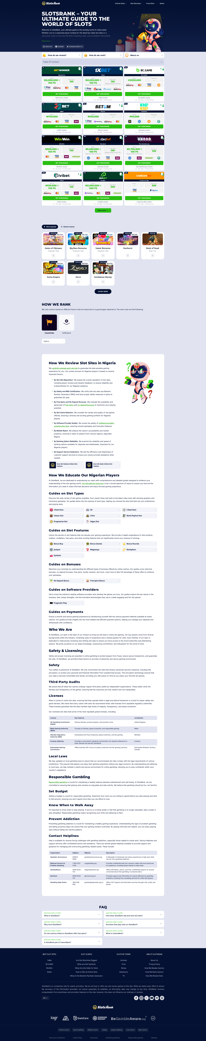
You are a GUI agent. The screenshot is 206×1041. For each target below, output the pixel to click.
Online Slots (120, 3)
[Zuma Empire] (53, 273)
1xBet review (103, 98)
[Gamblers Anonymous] (65, 1018)
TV (124, 976)
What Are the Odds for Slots (86, 968)
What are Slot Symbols (86, 964)
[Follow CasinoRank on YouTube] (152, 998)
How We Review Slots (154, 976)
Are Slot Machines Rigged (86, 960)
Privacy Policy (154, 964)
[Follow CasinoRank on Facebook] (136, 998)
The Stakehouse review (144, 166)
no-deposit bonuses (86, 405)
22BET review (62, 130)
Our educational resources (93, 483)
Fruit (124, 964)
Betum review (103, 130)
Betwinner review (61, 98)
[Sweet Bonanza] (103, 245)
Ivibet (49, 972)
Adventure (123, 972)
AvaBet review (103, 202)
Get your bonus (61, 94)
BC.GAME (49, 964)
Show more (102, 210)
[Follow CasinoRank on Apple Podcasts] (162, 998)
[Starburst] (127, 245)
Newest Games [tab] (68, 227)
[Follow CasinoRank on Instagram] (141, 998)
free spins (69, 405)
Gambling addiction (113, 1038)
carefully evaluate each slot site (65, 368)
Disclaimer (94, 1038)
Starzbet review (103, 166)
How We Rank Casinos (154, 972)
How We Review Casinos (154, 968)
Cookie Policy (77, 1038)
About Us (154, 960)
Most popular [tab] (51, 227)
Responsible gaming (135, 1038)
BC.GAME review (144, 98)
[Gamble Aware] (129, 1018)
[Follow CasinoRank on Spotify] (157, 998)
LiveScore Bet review (144, 202)
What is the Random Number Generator (86, 976)
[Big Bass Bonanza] (78, 245)
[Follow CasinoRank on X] (146, 998)
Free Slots (150, 3)
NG (44, 998)
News (162, 3)
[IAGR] (54, 1018)
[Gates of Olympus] (53, 245)
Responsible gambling (58, 782)
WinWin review (61, 166)
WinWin (49, 968)
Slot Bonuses (135, 3)
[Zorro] (78, 273)
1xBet (49, 960)
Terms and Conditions (57, 1038)
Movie (123, 968)
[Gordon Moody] (100, 1018)
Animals (123, 960)
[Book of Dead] (152, 245)
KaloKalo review (144, 130)
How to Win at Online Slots (86, 972)
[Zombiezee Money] (103, 273)
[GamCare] (80, 1018)
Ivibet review (61, 202)
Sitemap (154, 1038)
